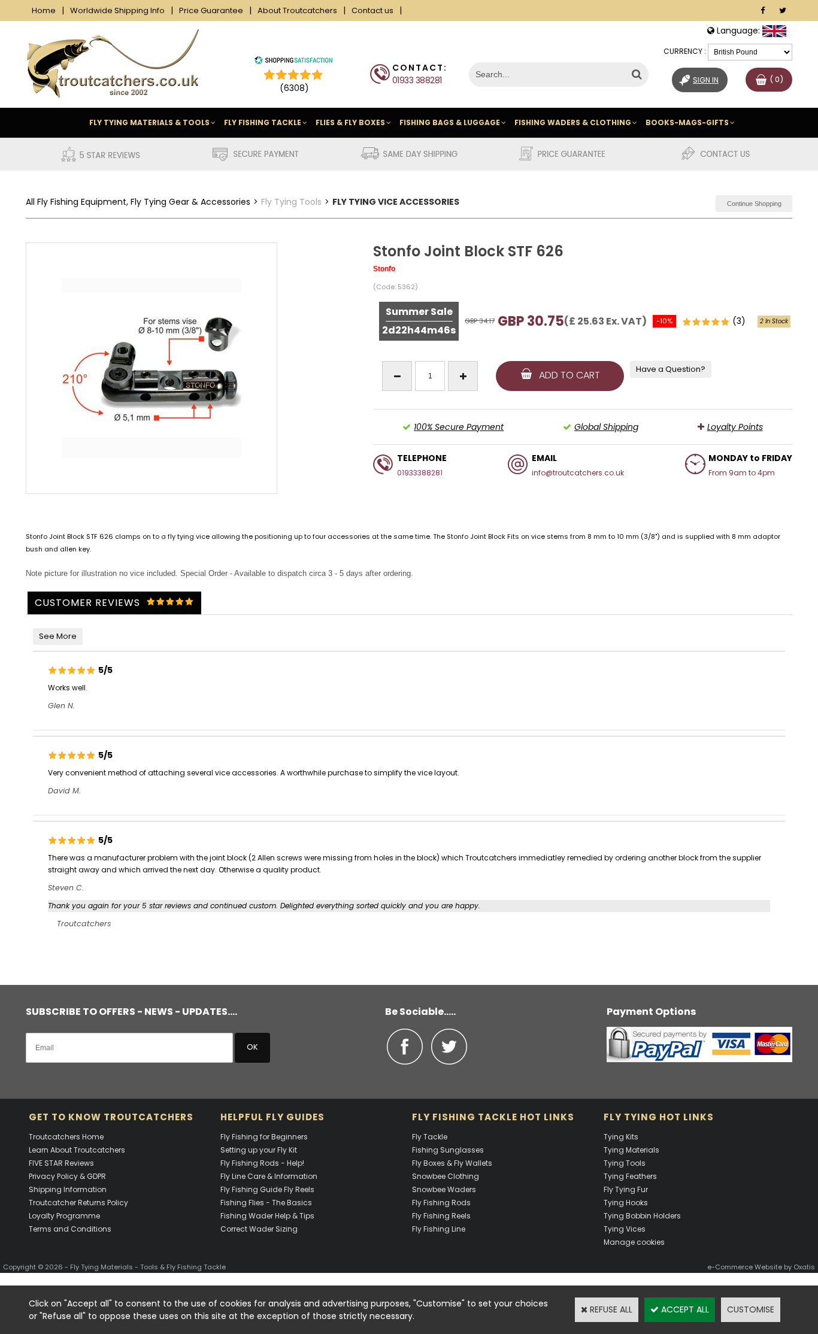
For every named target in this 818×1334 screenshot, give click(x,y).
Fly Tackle (429, 1137)
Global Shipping (606, 427)
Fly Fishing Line (438, 1229)
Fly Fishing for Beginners (264, 1137)
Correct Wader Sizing (259, 1229)
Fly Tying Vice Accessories (395, 202)
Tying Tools (625, 1163)
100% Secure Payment (459, 427)
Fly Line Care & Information (268, 1176)
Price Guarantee (211, 10)
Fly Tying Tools (291, 202)
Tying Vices (625, 1229)
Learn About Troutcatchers (77, 1150)
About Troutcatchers (297, 10)
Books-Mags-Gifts (687, 122)
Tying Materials (631, 1150)
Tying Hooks (626, 1202)
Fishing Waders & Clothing (572, 122)
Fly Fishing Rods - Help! (262, 1163)
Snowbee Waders (444, 1189)
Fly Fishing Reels (441, 1216)
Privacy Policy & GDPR (67, 1176)
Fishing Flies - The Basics (266, 1202)
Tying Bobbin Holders (642, 1216)
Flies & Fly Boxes (350, 122)
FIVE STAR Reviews (61, 1163)
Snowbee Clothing (445, 1176)
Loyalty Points (735, 427)
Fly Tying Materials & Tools (149, 122)
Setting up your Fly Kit (258, 1150)
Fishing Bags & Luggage (449, 122)
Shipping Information (68, 1189)
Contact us (372, 10)
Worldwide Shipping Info (117, 10)
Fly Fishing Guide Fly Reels (267, 1189)
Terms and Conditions (70, 1229)
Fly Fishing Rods (441, 1202)
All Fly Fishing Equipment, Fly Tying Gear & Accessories (138, 202)
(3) (738, 321)
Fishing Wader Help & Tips (267, 1216)
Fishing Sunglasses (448, 1150)
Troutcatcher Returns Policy (78, 1202)
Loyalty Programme (64, 1216)
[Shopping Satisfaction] (293, 62)
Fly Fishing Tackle (262, 122)
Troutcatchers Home (66, 1137)
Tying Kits (621, 1137)
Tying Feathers (630, 1176)
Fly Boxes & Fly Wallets (452, 1163)
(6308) (294, 88)
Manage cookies (634, 1242)
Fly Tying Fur (626, 1189)
